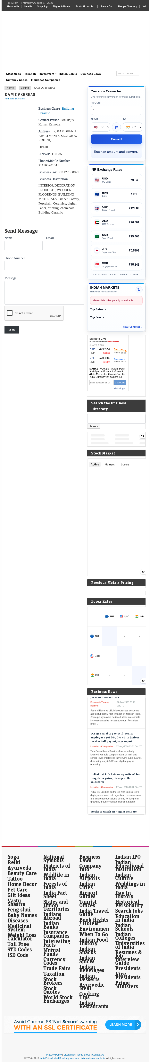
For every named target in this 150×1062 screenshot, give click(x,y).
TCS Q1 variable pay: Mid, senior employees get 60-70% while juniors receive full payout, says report (114, 730)
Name (8, 238)
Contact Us (98, 1054)
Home (10, 87)
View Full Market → (133, 327)
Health (28, 6)
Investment (46, 73)
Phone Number (14, 258)
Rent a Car (107, 6)
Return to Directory (14, 98)
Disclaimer (69, 1054)
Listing (25, 87)
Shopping (42, 6)
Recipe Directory (127, 6)
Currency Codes (17, 79)
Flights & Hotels (62, 6)
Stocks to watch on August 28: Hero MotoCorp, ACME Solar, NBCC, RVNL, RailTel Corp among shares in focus (113, 808)
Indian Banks (68, 73)
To (124, 119)
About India (12, 6)
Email (50, 238)
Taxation (30, 73)
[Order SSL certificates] (75, 1032)
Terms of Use (83, 1054)
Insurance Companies (45, 79)
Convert (116, 139)
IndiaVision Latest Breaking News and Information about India (72, 1058)
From (94, 119)
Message (10, 278)
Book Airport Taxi (85, 6)
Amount (96, 102)
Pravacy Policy (54, 1054)
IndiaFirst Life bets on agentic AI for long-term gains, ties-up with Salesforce (115, 770)
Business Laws (90, 73)
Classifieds (13, 73)
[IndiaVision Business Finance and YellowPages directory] (25, 22)
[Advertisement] (100, 40)
